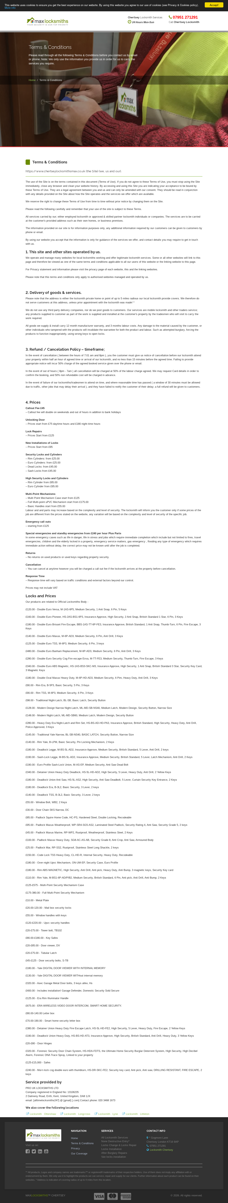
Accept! (214, 5)
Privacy (75, 1148)
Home (74, 1138)
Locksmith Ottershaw (43, 1113)
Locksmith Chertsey (161, 1149)
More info (10, 8)
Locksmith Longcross (77, 1113)
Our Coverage (79, 1153)
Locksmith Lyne (108, 1113)
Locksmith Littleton (137, 1113)
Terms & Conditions (82, 1143)
